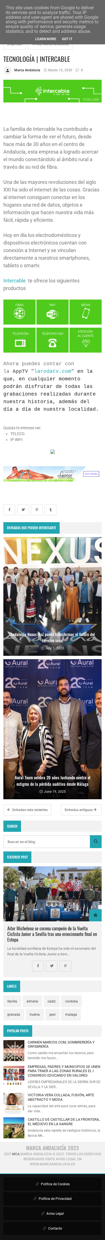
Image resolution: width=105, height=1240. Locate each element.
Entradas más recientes (29, 810)
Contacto (54, 1228)
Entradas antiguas (79, 810)
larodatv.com (52, 371)
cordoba (71, 1001)
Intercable (15, 281)
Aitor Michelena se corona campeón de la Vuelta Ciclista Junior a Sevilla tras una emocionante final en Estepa (52, 934)
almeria (32, 1001)
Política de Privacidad (55, 1199)
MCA (16, 1154)
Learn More (45, 39)
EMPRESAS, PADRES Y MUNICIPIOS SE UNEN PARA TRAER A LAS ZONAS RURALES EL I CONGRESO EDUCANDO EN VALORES (64, 1071)
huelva (35, 1015)
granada (13, 1015)
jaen (52, 1015)
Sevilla (12, 1001)
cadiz (52, 1001)
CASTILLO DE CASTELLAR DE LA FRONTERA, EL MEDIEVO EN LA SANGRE (64, 1121)
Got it (67, 39)
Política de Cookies (55, 1184)
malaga (71, 1015)
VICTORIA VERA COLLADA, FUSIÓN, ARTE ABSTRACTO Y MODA (61, 1097)
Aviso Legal (55, 1214)
